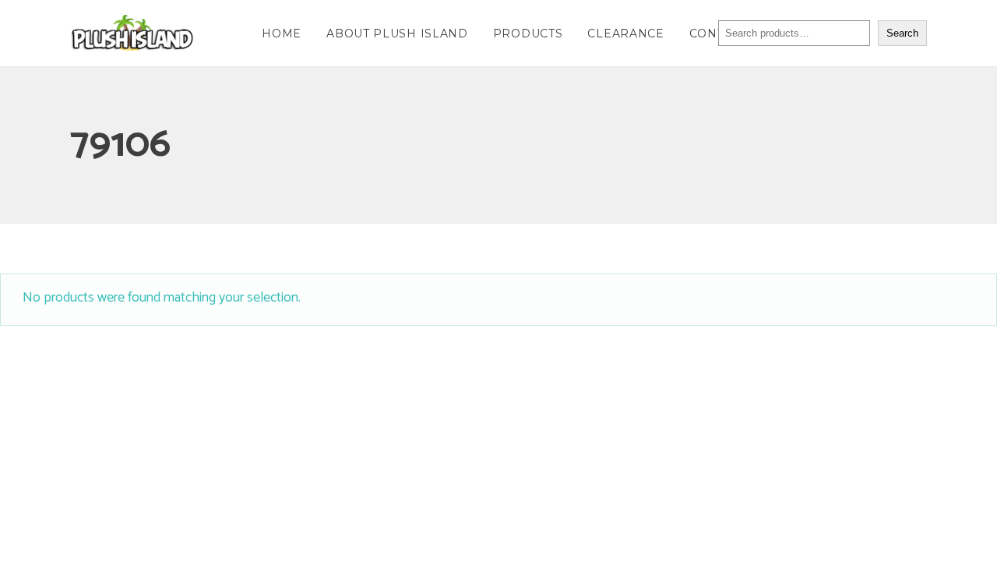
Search (902, 33)
